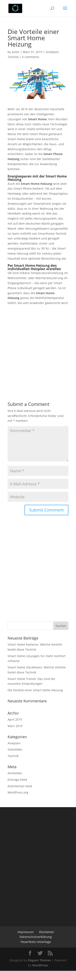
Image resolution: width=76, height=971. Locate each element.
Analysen (52, 52)
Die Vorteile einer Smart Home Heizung (35, 690)
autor (15, 52)
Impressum (26, 932)
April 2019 (15, 719)
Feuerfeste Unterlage (36, 942)
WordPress (40, 965)
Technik (13, 57)
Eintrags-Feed (17, 780)
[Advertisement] (38, 343)
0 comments (30, 57)
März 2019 (15, 726)
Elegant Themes (39, 960)
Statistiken (15, 749)
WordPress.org (18, 792)
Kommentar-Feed (20, 786)
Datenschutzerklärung (36, 937)
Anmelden (15, 773)
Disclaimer (46, 932)
